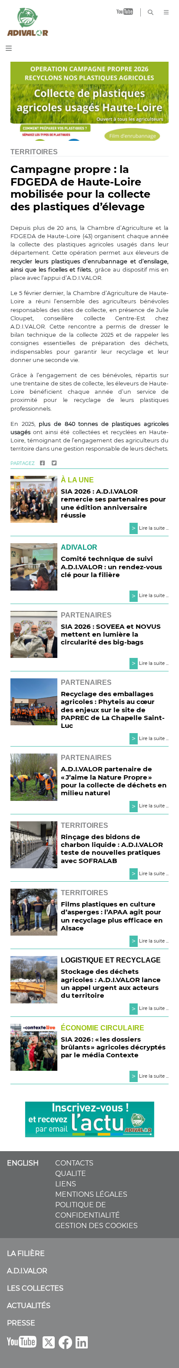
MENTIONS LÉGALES (91, 1194)
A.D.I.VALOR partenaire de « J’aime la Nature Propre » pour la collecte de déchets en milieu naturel (114, 781)
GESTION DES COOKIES (96, 1226)
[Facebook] (42, 463)
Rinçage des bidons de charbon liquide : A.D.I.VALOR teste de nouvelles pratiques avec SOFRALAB (112, 849)
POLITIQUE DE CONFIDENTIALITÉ (87, 1210)
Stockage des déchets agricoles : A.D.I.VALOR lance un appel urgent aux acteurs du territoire (111, 983)
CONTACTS (74, 1163)
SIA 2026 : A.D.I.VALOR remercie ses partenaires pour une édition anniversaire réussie (113, 503)
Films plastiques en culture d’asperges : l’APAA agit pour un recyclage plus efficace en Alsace (112, 916)
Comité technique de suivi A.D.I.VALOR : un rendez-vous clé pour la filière (111, 566)
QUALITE (70, 1173)
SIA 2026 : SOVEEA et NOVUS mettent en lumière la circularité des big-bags (111, 634)
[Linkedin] (82, 1345)
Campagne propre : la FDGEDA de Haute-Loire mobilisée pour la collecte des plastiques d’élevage (80, 188)
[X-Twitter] (49, 1345)
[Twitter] (54, 463)
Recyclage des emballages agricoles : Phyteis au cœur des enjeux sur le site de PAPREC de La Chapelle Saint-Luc (113, 710)
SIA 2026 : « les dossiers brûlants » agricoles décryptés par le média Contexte (113, 1047)
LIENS (65, 1184)
